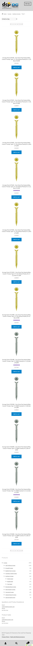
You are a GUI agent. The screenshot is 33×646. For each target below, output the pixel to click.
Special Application (10, 597)
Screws (9, 14)
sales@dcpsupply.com (7, 619)
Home (5, 14)
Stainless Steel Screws (11, 573)
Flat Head (9, 584)
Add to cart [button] (16, 67)
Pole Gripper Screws (10, 589)
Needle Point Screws (10, 571)
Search (16, 643)
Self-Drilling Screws (10, 565)
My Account (5, 643)
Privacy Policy (5, 637)
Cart (25, 642)
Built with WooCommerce (17, 637)
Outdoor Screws (16, 14)
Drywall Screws (9, 568)
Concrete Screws (9, 592)
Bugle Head (10, 581)
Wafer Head (10, 579)
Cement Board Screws (10, 595)
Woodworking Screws (10, 587)
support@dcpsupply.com (8, 606)
